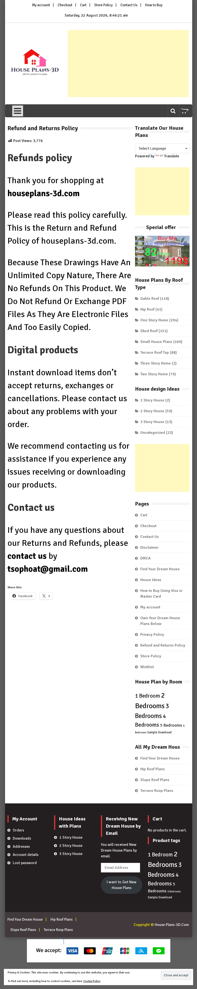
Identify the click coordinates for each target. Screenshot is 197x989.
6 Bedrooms (174, 891)
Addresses (21, 846)
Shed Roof (149, 331)
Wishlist (147, 667)
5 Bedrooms (171, 725)
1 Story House (152, 400)
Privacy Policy (152, 634)
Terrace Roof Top (154, 352)
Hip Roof (147, 309)
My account (41, 5)
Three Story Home (155, 363)
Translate (171, 156)
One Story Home (154, 320)
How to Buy (153, 5)
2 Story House (152, 411)
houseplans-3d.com (43, 193)
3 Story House (152, 421)
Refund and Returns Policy (162, 645)
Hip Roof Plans (152, 769)
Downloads (22, 838)
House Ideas (150, 579)
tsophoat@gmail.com (47, 569)
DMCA (145, 558)
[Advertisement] (128, 63)
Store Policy (103, 5)
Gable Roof (149, 298)
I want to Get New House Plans (121, 885)
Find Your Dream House (160, 569)
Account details (25, 854)
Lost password (25, 862)
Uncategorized (152, 432)
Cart (83, 5)
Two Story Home (154, 374)
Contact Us (128, 5)
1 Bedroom (147, 696)
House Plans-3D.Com (172, 924)
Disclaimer (149, 547)
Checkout (65, 5)
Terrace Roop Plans (156, 790)
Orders (18, 830)
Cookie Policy (91, 981)
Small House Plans (156, 341)
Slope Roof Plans (154, 779)
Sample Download (159, 732)
